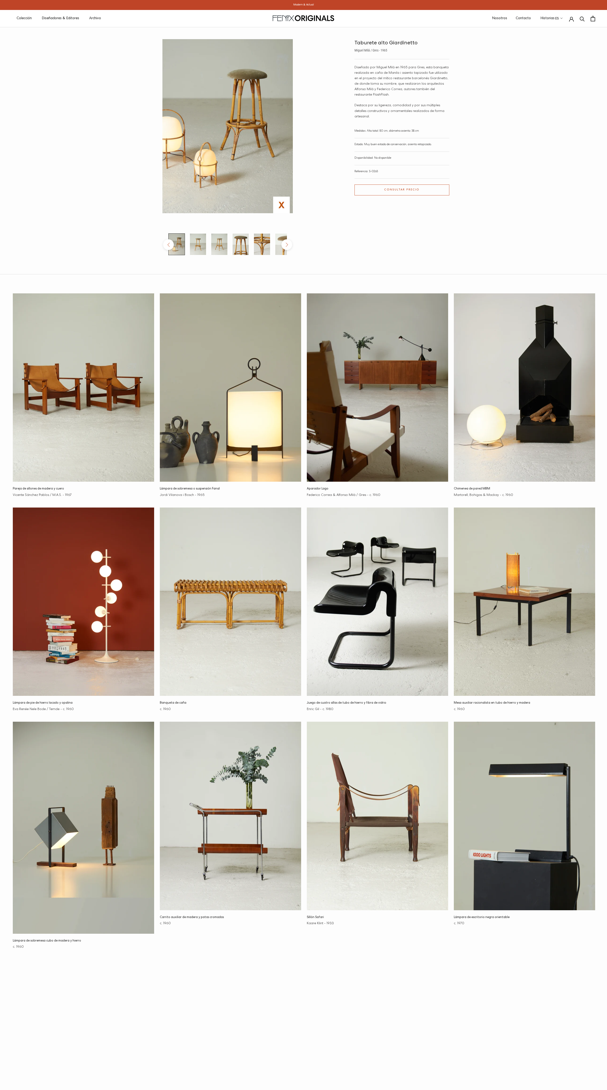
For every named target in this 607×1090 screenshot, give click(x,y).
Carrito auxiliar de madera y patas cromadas (192, 917)
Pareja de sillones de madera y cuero (38, 488)
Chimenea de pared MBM (472, 488)
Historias (547, 18)
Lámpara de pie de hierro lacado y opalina (43, 703)
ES (557, 18)
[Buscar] (582, 18)
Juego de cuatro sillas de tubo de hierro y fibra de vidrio (346, 703)
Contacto (523, 18)
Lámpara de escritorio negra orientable (482, 917)
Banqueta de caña (173, 703)
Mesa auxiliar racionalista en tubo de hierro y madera (492, 703)
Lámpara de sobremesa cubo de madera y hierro (47, 940)
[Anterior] (168, 244)
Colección (24, 18)
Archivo (95, 18)
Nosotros (499, 18)
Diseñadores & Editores (60, 18)
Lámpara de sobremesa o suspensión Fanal (190, 488)
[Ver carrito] (593, 18)
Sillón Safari (315, 917)
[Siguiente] (286, 244)
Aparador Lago (317, 488)
